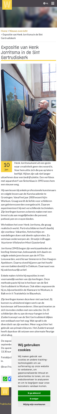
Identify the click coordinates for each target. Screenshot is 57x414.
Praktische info (9, 403)
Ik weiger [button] (34, 398)
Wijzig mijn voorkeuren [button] (34, 404)
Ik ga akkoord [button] (34, 393)
